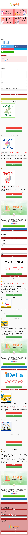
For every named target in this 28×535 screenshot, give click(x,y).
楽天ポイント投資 (3, 245)
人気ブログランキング (6, 514)
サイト (2, 85)
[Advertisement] (14, 30)
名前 (2, 79)
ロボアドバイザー (4, 521)
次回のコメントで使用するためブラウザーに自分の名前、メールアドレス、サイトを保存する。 (13, 88)
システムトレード (4, 520)
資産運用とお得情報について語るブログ (14, 529)
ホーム (1, 504)
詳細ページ (13, 128)
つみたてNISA (3, 240)
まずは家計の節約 (3, 234)
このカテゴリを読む (13, 273)
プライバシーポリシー (3, 506)
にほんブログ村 (14, 514)
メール (2, 82)
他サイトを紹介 (3, 512)
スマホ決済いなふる (3, 511)
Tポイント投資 (3, 246)
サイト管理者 (2, 505)
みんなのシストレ (3, 254)
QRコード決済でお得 (4, 236)
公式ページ (13, 130)
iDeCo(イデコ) (3, 243)
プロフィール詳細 (14, 225)
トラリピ (2, 252)
